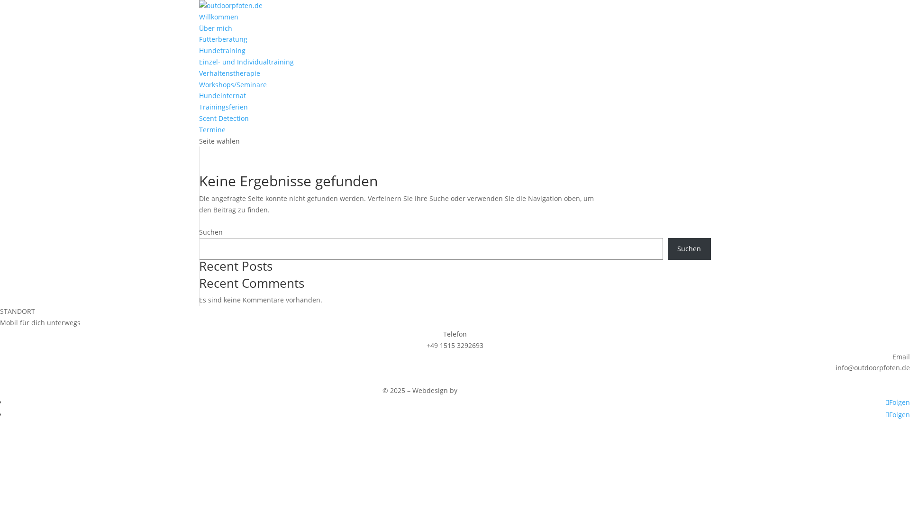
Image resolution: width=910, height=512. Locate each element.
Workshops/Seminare (233, 84)
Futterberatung (223, 39)
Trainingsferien (223, 106)
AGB (114, 379)
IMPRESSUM (19, 379)
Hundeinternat (222, 95)
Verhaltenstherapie (229, 73)
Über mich (215, 28)
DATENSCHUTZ (73, 379)
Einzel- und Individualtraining (246, 61)
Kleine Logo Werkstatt (493, 390)
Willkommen (218, 16)
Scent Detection (224, 118)
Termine (212, 129)
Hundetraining (222, 50)
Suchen (211, 232)
